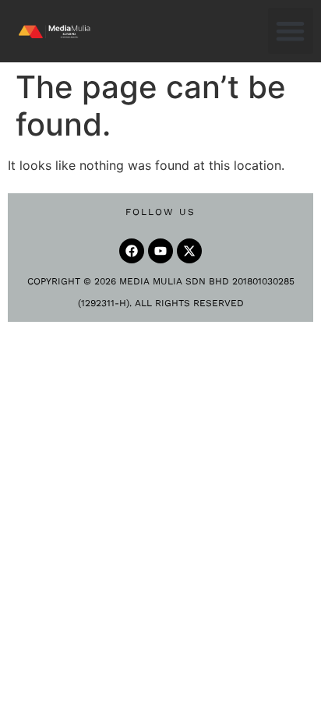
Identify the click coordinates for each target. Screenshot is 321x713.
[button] (291, 31)
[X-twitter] (189, 250)
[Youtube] (160, 250)
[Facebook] (131, 250)
